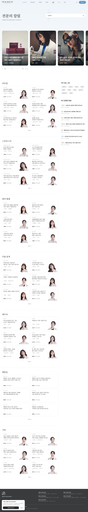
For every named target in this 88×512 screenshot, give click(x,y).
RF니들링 (38, 324)
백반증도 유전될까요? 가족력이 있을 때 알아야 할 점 (40, 407)
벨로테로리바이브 (35, 165)
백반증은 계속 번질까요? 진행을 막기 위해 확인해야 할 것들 (11, 393)
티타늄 (71, 93)
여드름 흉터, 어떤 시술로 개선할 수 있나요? (38, 335)
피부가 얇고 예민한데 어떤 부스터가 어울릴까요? (10, 162)
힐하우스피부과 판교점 (42, 496)
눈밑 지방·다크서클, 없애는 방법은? (8, 148)
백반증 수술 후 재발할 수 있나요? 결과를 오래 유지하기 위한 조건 (12, 379)
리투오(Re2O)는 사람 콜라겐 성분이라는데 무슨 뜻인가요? (11, 176)
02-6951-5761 (54, 493)
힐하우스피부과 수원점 (67, 492)
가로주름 (9, 295)
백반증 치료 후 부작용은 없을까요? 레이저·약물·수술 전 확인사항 (41, 379)
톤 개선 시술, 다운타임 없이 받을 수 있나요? (38, 350)
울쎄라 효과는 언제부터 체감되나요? (38, 118)
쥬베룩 (34, 179)
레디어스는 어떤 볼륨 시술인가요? (36, 234)
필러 (38, 208)
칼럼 (53, 2)
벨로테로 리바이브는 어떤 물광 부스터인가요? (38, 162)
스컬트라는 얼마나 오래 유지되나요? (8, 234)
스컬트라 (5, 208)
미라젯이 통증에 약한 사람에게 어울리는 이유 (9, 335)
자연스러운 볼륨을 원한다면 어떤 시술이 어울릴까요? (10, 205)
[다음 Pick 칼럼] (25, 68)
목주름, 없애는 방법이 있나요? (11, 291)
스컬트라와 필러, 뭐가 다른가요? (7, 220)
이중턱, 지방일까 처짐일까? (10, 277)
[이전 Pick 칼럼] (2, 68)
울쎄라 (63, 90)
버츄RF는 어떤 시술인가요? (39, 320)
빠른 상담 (82, 2)
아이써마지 (10, 121)
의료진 (47, 2)
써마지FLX (5, 93)
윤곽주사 (34, 295)
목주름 (5, 295)
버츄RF (5, 324)
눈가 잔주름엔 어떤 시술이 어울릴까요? (37, 148)
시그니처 (24, 2)
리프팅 (40, 93)
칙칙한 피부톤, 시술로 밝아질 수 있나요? (9, 350)
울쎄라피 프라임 (11, 93)
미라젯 (9, 324)
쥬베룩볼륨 (10, 208)
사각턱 (38, 266)
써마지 (82, 86)
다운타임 (37, 352)
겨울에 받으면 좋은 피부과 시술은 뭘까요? (38, 451)
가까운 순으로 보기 (11, 507)
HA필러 (9, 223)
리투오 (5, 179)
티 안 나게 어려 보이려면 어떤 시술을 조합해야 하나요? (40, 437)
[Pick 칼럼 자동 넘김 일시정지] (27, 68)
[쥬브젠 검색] (83, 15)
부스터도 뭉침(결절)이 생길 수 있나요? (37, 176)
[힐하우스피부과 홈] (7, 2)
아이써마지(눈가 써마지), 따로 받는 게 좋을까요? (10, 118)
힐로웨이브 (64, 93)
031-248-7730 (79, 493)
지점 (65, 2)
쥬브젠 (34, 280)
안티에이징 (32, 2)
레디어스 (34, 237)
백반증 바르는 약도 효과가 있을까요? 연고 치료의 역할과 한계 (12, 407)
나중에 (21, 507)
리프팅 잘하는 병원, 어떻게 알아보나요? (8, 465)
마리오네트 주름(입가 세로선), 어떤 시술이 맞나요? (11, 263)
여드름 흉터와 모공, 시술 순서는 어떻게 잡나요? (10, 321)
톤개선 (34, 352)
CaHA (38, 237)
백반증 (40, 2)
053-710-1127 (52, 501)
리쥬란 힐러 (6, 165)
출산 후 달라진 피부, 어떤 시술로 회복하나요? (9, 451)
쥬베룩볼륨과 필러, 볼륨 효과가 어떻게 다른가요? (38, 220)
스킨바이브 (11, 165)
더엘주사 (34, 266)
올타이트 (81, 90)
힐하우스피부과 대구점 (42, 499)
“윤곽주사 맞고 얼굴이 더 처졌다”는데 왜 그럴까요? (39, 292)
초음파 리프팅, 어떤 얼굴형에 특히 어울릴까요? (39, 104)
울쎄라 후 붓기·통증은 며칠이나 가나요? (38, 90)
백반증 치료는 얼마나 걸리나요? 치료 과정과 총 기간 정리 (40, 393)
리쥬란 (74, 90)
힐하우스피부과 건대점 (67, 496)
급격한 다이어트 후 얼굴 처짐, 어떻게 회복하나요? (10, 104)
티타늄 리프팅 (41, 107)
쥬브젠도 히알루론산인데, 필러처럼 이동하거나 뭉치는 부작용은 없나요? (39, 278)
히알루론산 (38, 280)
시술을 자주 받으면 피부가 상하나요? (37, 465)
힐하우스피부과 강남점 (42, 492)
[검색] (76, 2)
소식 (59, 2)
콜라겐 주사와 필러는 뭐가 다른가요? (37, 205)
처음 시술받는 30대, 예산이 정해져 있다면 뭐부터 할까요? (11, 437)
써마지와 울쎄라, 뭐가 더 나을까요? (8, 90)
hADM (9, 179)
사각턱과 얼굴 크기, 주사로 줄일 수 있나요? (38, 263)
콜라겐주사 (34, 208)
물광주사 (41, 165)
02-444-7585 (83, 497)
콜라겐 (40, 121)
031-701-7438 (56, 497)
